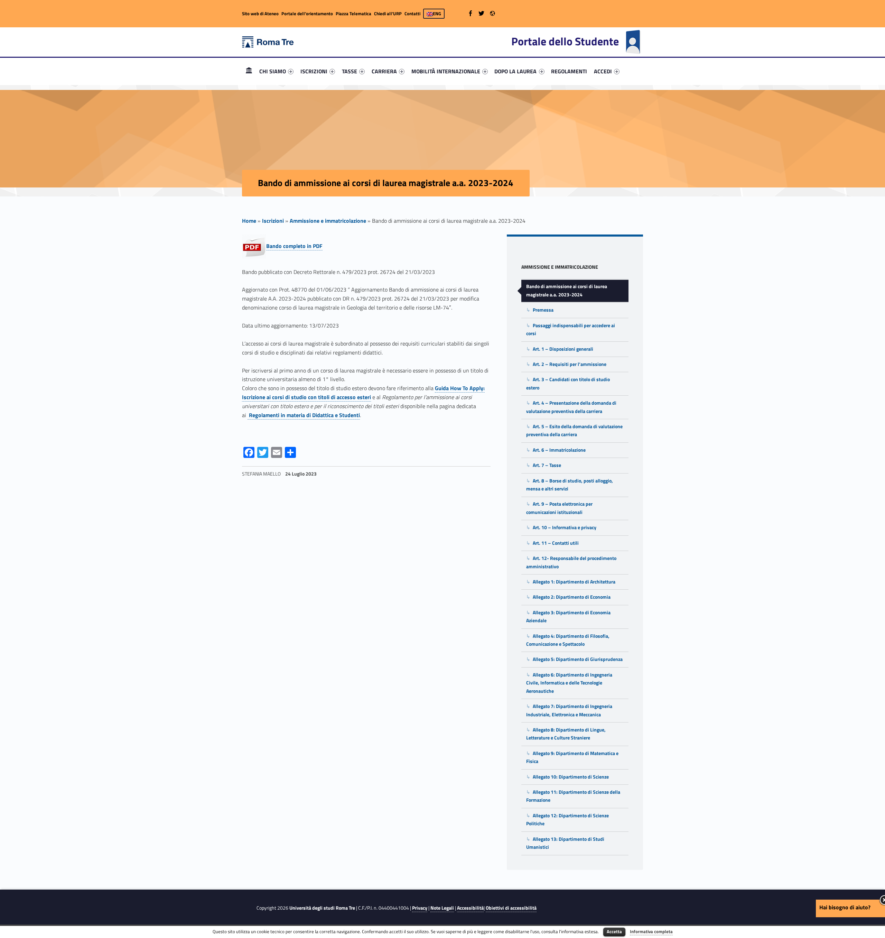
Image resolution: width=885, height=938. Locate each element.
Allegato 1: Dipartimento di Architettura (574, 582)
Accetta (614, 931)
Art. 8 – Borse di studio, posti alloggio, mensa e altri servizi (569, 485)
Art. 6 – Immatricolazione (559, 450)
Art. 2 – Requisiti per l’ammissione (569, 364)
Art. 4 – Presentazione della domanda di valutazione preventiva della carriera (571, 407)
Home (249, 71)
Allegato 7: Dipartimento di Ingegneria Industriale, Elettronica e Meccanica (569, 710)
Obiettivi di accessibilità (511, 908)
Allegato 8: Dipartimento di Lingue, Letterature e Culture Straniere (566, 734)
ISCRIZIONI (313, 71)
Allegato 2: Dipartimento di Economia (572, 597)
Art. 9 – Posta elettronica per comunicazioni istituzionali (559, 508)
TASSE (349, 71)
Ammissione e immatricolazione (328, 221)
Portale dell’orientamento (307, 13)
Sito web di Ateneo (260, 13)
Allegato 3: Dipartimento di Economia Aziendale (568, 616)
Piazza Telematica (353, 13)
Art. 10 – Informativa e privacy (564, 527)
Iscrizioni (273, 221)
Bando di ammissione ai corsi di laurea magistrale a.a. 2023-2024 (566, 290)
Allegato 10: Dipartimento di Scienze (571, 777)
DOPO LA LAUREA (515, 71)
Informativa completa (651, 931)
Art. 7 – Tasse (547, 465)
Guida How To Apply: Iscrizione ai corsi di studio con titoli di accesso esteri (363, 392)
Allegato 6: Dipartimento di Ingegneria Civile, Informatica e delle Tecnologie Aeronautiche (569, 683)
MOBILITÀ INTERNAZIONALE (445, 71)
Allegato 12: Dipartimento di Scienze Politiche (567, 819)
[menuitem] (249, 71)
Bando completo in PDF (294, 246)
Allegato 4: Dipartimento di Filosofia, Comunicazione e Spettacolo (567, 640)
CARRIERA (384, 71)
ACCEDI (603, 71)
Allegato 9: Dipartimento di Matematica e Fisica (572, 757)
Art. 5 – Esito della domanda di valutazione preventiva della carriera (574, 430)
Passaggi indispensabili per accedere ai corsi (570, 329)
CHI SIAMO (272, 71)
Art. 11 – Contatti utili (556, 543)
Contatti (412, 13)
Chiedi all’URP (388, 13)
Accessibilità (470, 908)
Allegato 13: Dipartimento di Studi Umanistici (565, 843)
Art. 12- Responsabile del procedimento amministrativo (571, 562)
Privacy (419, 908)
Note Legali (442, 908)
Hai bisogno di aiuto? (844, 907)
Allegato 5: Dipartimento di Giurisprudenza (578, 659)
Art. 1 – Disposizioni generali (563, 349)
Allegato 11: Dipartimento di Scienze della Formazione (573, 796)
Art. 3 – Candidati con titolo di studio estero (568, 383)
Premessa (543, 310)
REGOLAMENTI (569, 71)
